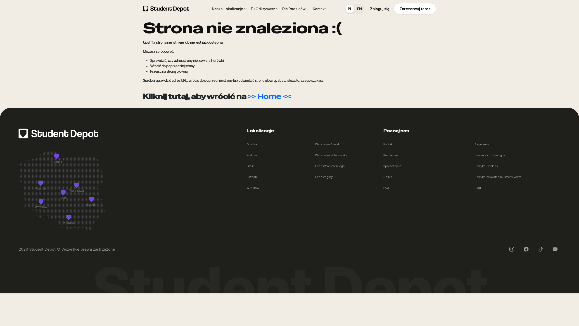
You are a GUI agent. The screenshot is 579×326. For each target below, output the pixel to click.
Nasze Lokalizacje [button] (227, 9)
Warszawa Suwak (327, 144)
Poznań (252, 177)
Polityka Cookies (486, 166)
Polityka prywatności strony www (498, 177)
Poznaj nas (391, 155)
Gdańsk (252, 144)
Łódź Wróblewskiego (330, 166)
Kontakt (319, 9)
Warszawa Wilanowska (331, 155)
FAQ (386, 187)
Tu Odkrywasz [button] (262, 9)
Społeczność (392, 166)
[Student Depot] (58, 133)
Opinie (387, 177)
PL (350, 9)
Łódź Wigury (324, 177)
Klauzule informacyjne (490, 155)
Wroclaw (253, 187)
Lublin (250, 166)
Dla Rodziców (294, 9)
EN (359, 9)
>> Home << (269, 96)
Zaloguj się (379, 9)
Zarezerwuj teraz (414, 9)
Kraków (252, 155)
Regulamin (482, 144)
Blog (478, 187)
